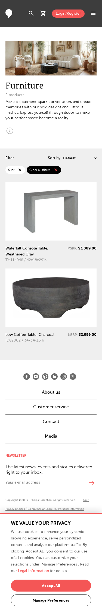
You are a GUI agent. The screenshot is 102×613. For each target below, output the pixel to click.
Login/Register (68, 13)
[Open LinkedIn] (54, 376)
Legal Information (33, 571)
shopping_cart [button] (43, 13)
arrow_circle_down (9, 130)
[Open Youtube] (36, 376)
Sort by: (54, 158)
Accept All (51, 585)
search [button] (31, 13)
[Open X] (73, 376)
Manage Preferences (51, 600)
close (20, 170)
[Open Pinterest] (45, 376)
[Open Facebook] (26, 376)
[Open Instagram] (63, 376)
